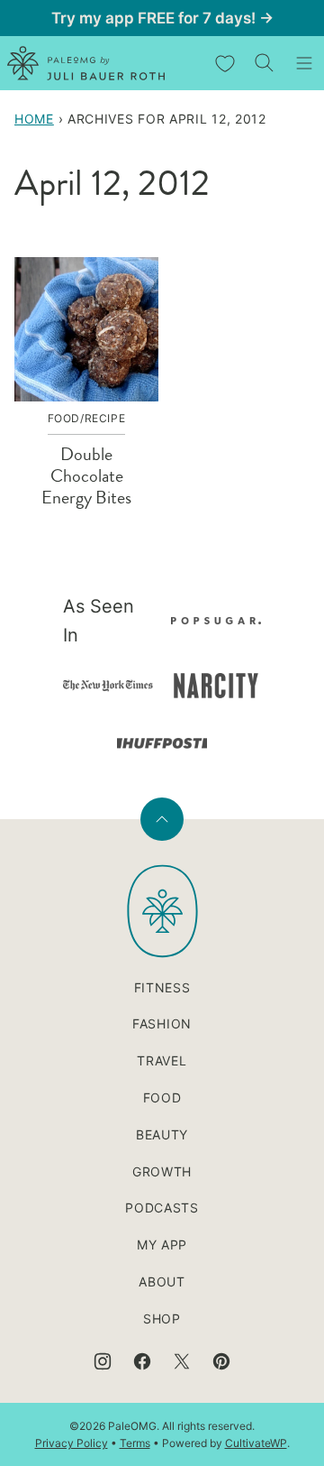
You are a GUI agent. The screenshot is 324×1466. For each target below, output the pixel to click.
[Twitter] (182, 1361)
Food (162, 1097)
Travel (161, 1060)
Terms (135, 1443)
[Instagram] (102, 1361)
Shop (162, 1318)
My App (162, 1244)
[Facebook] (142, 1361)
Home (34, 118)
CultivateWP (256, 1443)
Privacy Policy (71, 1443)
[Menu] (304, 63)
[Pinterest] (221, 1361)
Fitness (162, 987)
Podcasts (162, 1207)
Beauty (162, 1134)
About (162, 1281)
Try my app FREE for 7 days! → (162, 18)
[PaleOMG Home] (86, 63)
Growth (162, 1171)
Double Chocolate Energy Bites (86, 476)
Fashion (162, 1023)
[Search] (264, 63)
